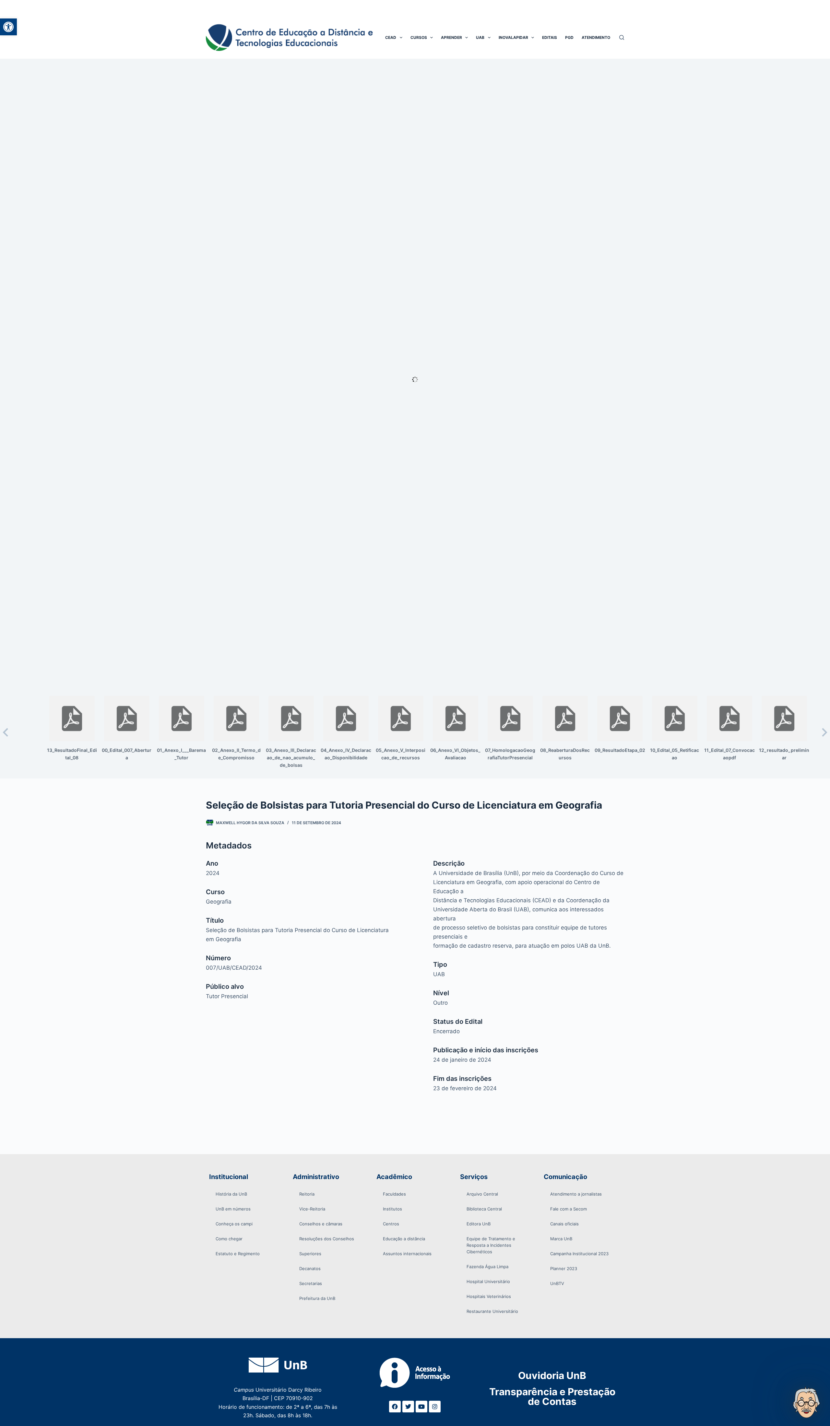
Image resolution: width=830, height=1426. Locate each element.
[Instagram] (435, 1406)
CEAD (390, 37)
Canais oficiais (564, 1223)
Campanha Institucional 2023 (579, 1253)
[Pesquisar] (621, 37)
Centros (391, 1223)
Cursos (418, 37)
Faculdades (394, 1194)
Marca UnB (561, 1238)
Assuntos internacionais (407, 1253)
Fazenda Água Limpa (487, 1266)
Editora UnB (479, 1223)
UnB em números (233, 1208)
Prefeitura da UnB (317, 1298)
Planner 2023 (563, 1268)
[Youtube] (421, 1406)
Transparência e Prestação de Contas (552, 1396)
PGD (569, 37)
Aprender (451, 37)
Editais (549, 37)
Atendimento (596, 37)
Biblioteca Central (484, 1208)
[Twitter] (408, 1406)
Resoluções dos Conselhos (326, 1238)
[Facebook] (395, 1406)
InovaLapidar (513, 37)
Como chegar (229, 1238)
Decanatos (310, 1268)
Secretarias (310, 1283)
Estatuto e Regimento (238, 1253)
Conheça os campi (234, 1223)
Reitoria (306, 1194)
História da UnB (231, 1194)
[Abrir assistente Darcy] (806, 1402)
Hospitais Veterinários (489, 1296)
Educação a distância (404, 1238)
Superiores (310, 1253)
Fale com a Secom (568, 1208)
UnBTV (557, 1283)
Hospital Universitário (488, 1281)
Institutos (392, 1208)
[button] (8, 26)
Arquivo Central (482, 1194)
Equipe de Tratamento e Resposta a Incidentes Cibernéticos (491, 1245)
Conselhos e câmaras (320, 1223)
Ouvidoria (552, 1375)
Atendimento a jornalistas (576, 1194)
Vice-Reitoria (312, 1208)
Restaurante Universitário (492, 1311)
